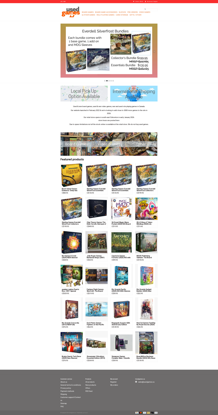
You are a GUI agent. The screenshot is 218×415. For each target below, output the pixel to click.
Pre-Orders (132, 12)
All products (90, 382)
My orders (114, 385)
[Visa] (144, 412)
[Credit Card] (137, 412)
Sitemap (63, 403)
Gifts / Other (135, 15)
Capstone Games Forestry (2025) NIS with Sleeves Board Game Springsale (121, 256)
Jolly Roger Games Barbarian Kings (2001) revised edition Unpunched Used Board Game (96, 256)
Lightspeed (85, 412)
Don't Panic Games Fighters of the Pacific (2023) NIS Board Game (96, 323)
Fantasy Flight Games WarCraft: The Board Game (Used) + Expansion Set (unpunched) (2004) (95, 290)
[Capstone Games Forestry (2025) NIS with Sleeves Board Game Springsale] (121, 242)
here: (118, 120)
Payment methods (67, 391)
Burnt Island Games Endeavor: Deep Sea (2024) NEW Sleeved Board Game (69, 189)
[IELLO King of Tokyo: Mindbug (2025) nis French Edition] (146, 208)
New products (90, 385)
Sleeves (122, 12)
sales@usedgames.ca (146, 382)
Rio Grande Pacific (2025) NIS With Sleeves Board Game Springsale (121, 290)
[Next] (154, 51)
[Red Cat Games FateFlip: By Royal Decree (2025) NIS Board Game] (146, 309)
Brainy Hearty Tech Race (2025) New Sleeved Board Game (71, 357)
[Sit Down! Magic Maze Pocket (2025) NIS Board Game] (121, 208)
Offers (87, 388)
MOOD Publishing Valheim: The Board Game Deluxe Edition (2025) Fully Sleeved (145, 256)
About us (63, 382)
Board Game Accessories (106, 12)
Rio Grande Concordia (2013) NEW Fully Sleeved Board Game (70, 323)
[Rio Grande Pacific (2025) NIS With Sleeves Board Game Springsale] (121, 275)
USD (61, 1)
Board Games (88, 12)
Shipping (63, 394)
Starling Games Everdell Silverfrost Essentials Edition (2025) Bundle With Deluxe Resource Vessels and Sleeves (96, 189)
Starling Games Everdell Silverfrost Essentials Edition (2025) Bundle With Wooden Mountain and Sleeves (121, 189)
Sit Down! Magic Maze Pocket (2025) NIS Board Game (121, 223)
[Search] (145, 9)
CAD (64, 1)
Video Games (144, 12)
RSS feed (88, 391)
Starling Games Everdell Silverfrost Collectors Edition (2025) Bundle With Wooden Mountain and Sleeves (146, 189)
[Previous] (64, 51)
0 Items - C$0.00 (139, 1)
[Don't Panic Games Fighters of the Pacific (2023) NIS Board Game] (96, 309)
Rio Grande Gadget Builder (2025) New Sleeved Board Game (145, 290)
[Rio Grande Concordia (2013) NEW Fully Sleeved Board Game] (71, 309)
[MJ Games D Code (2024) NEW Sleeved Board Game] (71, 242)
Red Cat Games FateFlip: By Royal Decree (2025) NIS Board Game (146, 323)
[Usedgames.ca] (70, 12)
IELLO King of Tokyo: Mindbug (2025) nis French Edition (145, 223)
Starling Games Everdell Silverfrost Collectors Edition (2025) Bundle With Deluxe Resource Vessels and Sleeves (71, 223)
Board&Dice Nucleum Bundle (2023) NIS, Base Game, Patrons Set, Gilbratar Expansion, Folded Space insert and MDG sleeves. (146, 357)
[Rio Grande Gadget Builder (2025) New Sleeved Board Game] (146, 275)
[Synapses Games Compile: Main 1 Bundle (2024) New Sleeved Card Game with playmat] (121, 343)
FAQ (62, 406)
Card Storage (122, 15)
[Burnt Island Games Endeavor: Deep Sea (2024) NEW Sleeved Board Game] (71, 175)
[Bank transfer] (156, 412)
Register (113, 382)
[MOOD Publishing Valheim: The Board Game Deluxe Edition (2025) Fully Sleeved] (146, 242)
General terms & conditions (70, 385)
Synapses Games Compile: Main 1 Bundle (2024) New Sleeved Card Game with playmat (121, 357)
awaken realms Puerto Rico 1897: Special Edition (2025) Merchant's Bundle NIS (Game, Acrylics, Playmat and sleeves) (71, 290)
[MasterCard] (140, 412)
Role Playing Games (105, 15)
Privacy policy (65, 388)
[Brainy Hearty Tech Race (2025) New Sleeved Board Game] (71, 343)
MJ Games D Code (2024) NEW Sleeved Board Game (69, 256)
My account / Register (152, 1)
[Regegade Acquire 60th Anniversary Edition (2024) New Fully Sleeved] (121, 309)
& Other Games (88, 15)
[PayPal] (148, 412)
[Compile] (109, 51)
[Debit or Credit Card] (152, 412)
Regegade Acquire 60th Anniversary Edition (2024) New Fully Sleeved (121, 323)
